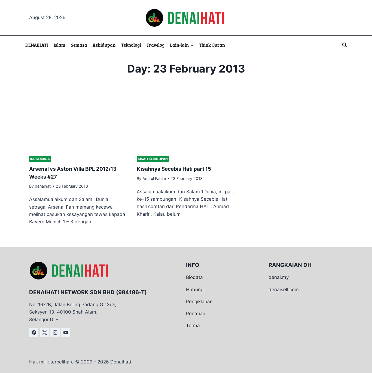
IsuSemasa (40, 159)
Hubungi (195, 289)
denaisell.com (284, 289)
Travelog (155, 45)
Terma (193, 325)
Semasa (79, 45)
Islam (59, 45)
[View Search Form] (344, 45)
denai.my (279, 277)
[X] (44, 332)
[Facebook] (33, 332)
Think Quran (212, 45)
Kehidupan (104, 45)
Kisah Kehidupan (153, 159)
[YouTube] (65, 332)
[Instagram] (55, 332)
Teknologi (131, 45)
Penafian (195, 313)
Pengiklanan (199, 301)
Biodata (194, 277)
